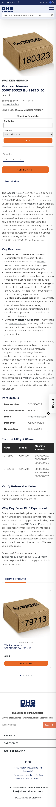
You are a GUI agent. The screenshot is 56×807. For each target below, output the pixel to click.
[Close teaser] (48, 413)
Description (12, 181)
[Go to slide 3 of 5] (26, 675)
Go (28, 140)
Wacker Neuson (15, 193)
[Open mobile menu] (51, 9)
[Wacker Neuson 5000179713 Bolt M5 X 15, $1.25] (26, 614)
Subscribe (50, 725)
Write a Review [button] (11, 104)
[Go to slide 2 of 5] (23, 675)
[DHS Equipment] (28, 703)
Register (5, 2)
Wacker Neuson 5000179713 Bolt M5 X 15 (17, 647)
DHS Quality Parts (34, 524)
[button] (52, 403)
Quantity (8, 154)
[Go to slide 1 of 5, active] (20, 675)
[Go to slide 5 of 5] (31, 675)
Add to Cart (26, 663)
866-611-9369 (40, 557)
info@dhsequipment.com (16, 557)
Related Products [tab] (15, 579)
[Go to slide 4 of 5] (28, 675)
